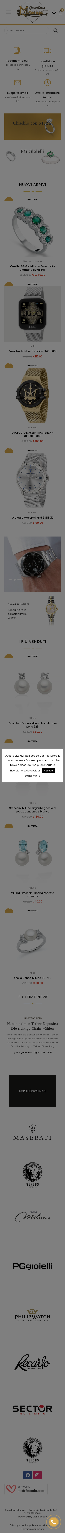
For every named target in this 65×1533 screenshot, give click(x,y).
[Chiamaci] (53, 1522)
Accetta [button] (48, 770)
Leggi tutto (32, 775)
